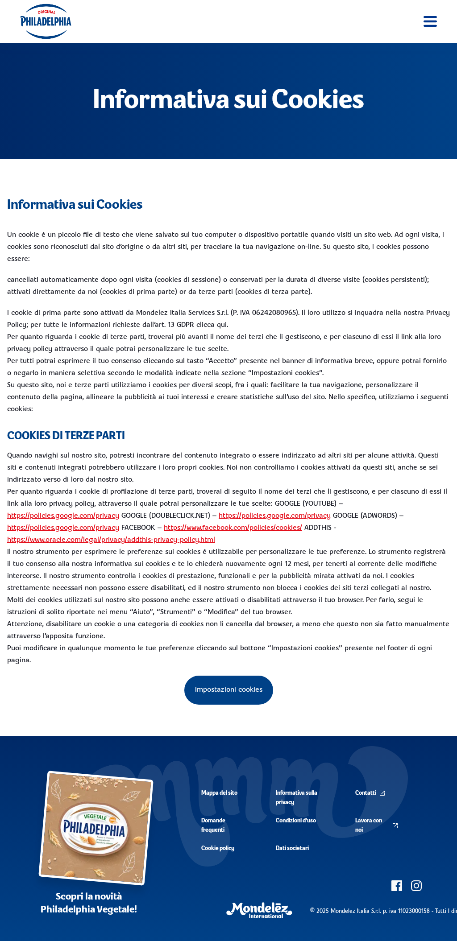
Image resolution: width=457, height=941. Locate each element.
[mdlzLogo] (259, 910)
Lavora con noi (368, 825)
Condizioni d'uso (296, 820)
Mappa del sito (219, 793)
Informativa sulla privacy (296, 798)
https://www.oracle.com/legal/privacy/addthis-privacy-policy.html (111, 540)
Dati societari (292, 848)
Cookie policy (217, 848)
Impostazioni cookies (228, 690)
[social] (396, 885)
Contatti (365, 793)
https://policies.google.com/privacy (63, 516)
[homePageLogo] (45, 21)
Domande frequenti (213, 825)
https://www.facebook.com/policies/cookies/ (233, 528)
